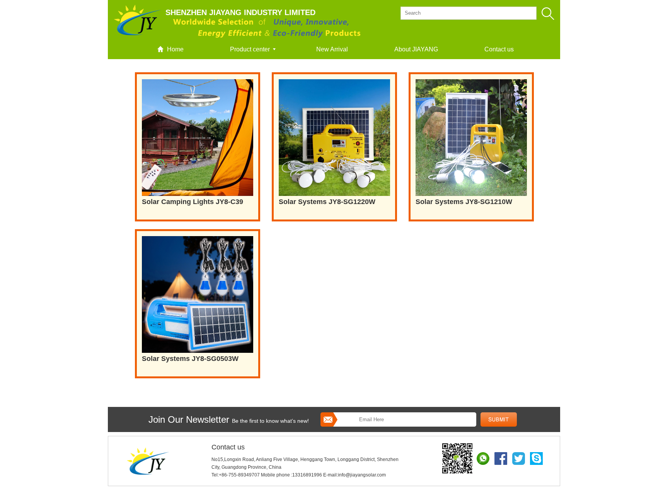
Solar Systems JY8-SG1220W (327, 202)
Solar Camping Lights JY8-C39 (192, 202)
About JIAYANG (416, 49)
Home (175, 49)
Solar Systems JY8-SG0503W (190, 358)
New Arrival (332, 49)
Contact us (499, 49)
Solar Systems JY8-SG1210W (464, 202)
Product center (250, 49)
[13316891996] (458, 458)
